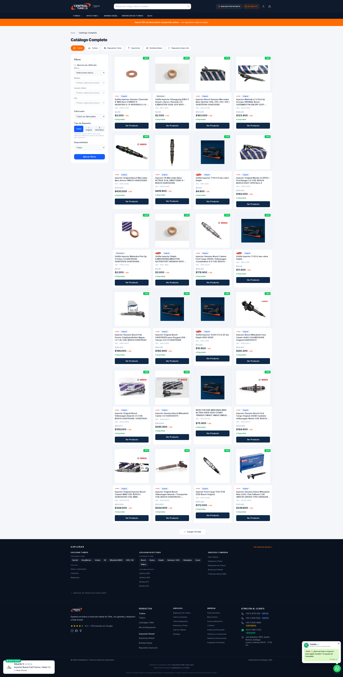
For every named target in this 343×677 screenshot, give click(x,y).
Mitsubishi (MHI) (116, 560)
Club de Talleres (179, 630)
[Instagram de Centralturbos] (72, 630)
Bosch (143, 560)
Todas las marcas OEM (217, 574)
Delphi (161, 560)
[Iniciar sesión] (263, 6)
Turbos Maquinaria (180, 621)
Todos (78, 129)
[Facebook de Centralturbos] (76, 630)
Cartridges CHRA (146, 622)
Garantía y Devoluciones (216, 638)
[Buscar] (188, 6)
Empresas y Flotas (215, 561)
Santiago (176, 634)
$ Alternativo (99, 129)
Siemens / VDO (173, 560)
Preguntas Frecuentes (216, 642)
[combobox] (152, 6)
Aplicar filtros (89, 157)
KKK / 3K (130, 560)
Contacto (211, 625)
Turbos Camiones (180, 617)
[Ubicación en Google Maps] (80, 630)
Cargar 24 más (194, 532)
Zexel (197, 560)
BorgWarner (86, 560)
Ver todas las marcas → (263, 547)
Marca (76, 68)
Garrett (75, 560)
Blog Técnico (212, 617)
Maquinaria (75, 578)
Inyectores (92, 16)
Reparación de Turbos (132, 16)
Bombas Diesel (145, 643)
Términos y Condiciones (217, 634)
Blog (150, 16)
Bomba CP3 (144, 582)
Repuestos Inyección (148, 648)
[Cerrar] (338, 643)
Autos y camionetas (78, 569)
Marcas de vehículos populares (89, 593)
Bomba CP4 (144, 586)
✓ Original (89, 129)
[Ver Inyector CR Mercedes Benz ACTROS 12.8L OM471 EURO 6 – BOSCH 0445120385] (172, 152)
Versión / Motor (80, 88)
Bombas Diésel (111, 16)
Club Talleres (213, 557)
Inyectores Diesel (146, 638)
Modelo (77, 78)
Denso (152, 560)
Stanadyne (187, 560)
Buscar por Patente (215, 570)
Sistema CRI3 (144, 578)
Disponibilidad (81, 142)
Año (75, 98)
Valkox (143, 564)
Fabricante (79, 111)
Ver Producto (132, 125)
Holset (97, 560)
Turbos (76, 16)
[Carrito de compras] (269, 6)
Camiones (75, 573)
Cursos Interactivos (215, 621)
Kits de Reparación (147, 627)
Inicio (73, 33)
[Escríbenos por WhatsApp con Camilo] (337, 668)
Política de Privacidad (215, 630)
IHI (105, 560)
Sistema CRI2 (144, 573)
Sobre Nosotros (213, 613)
